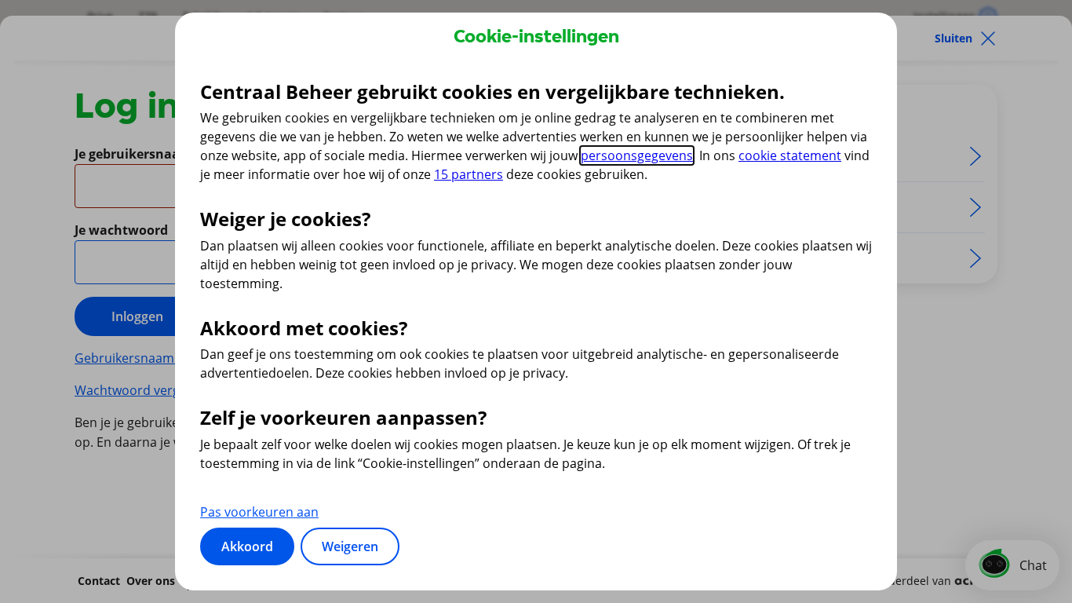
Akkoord (247, 546)
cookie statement (789, 155)
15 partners (468, 174)
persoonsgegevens (637, 155)
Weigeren (350, 546)
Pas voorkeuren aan (259, 512)
